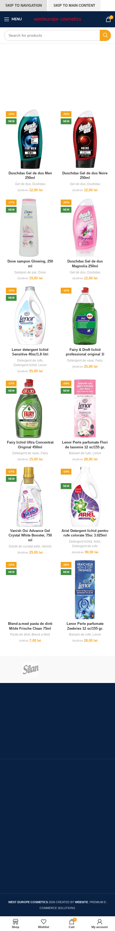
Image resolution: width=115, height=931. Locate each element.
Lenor (42, 365)
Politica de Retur (20, 885)
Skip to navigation (23, 5)
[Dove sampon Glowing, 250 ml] (30, 227)
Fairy (99, 360)
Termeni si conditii (21, 835)
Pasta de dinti (20, 634)
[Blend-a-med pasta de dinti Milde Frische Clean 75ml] (30, 590)
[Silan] (30, 669)
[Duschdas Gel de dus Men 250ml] (30, 139)
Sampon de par (25, 272)
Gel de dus (23, 184)
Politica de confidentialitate (29, 874)
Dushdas (38, 184)
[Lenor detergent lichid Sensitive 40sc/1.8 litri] (30, 316)
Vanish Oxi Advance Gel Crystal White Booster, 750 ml (30, 535)
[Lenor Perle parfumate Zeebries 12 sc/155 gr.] (85, 590)
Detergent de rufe (30, 360)
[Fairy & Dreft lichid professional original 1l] (85, 316)
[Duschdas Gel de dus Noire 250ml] (85, 139)
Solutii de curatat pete (24, 546)
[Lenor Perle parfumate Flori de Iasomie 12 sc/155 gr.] (85, 408)
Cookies (12, 863)
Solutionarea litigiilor (23, 824)
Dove (42, 272)
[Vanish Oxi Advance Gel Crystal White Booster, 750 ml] (30, 497)
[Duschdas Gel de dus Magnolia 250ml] (85, 227)
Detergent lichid (25, 365)
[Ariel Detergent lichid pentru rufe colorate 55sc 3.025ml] (85, 497)
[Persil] (84, 669)
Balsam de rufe (80, 453)
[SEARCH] (105, 35)
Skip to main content (74, 5)
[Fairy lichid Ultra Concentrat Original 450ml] (30, 408)
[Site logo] (58, 19)
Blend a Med (41, 634)
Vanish (47, 546)
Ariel (97, 541)
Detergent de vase (80, 360)
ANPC (10, 813)
